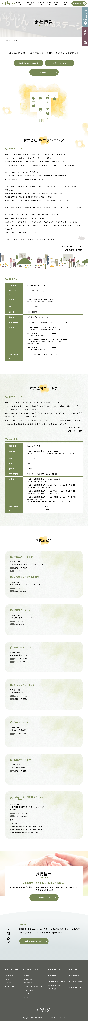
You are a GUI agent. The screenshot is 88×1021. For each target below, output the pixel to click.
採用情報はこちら (44, 897)
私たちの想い (10, 975)
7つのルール (10, 983)
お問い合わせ (77, 3)
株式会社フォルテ (54, 985)
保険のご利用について (31, 990)
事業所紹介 (52, 989)
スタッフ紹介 (10, 986)
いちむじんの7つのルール (85, 15)
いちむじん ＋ (28, 993)
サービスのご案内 (31, 3)
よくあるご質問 (64, 3)
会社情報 (49, 3)
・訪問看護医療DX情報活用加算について (24, 833)
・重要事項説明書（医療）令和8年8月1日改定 (26, 826)
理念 (7, 979)
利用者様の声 (41, 3)
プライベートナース (30, 997)
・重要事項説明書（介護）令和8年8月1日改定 (26, 829)
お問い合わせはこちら (34, 941)
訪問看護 (26, 975)
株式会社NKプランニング (57, 982)
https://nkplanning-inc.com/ (40, 291)
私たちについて (19, 3)
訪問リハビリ (28, 979)
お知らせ (74, 969)
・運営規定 (14, 823)
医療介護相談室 (29, 983)
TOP (6, 40)
